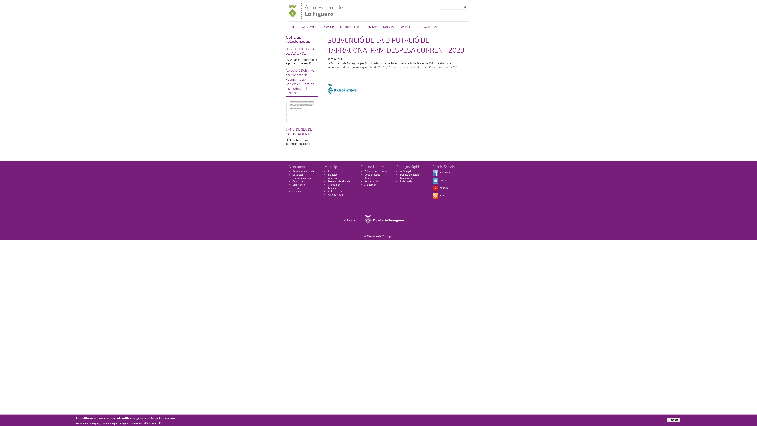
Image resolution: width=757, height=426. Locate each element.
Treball (296, 188)
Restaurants (371, 181)
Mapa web (406, 178)
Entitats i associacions (377, 171)
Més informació (152, 423)
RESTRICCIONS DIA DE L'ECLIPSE (300, 51)
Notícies (388, 27)
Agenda (372, 27)
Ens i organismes (302, 178)
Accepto (674, 419)
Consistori (298, 174)
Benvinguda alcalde (303, 171)
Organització (299, 181)
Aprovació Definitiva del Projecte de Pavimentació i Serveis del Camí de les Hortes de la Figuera (300, 81)
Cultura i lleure (336, 191)
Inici (293, 27)
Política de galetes (410, 174)
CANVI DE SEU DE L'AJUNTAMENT (299, 131)
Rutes (367, 178)
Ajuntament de (324, 10)
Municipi (329, 27)
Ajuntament (310, 27)
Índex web (406, 181)
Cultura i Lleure (351, 27)
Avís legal (405, 171)
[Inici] (292, 17)
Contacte (406, 27)
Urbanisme (298, 184)
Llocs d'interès (372, 174)
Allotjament (370, 184)
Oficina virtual (427, 27)
